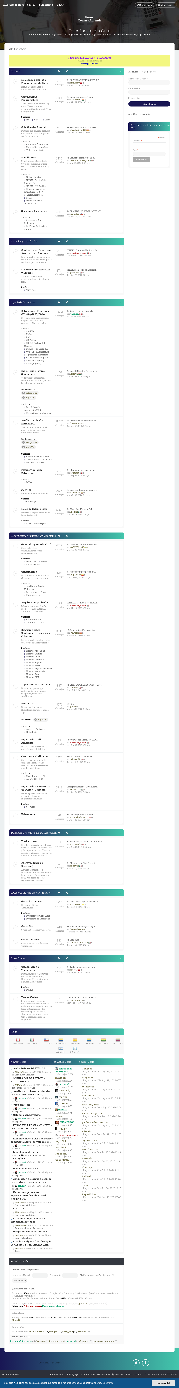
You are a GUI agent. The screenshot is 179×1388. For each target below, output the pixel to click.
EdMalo (74, 687)
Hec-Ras (71, 703)
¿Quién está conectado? (23, 1288)
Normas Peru (32, 674)
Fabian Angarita (92, 1113)
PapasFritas (89, 1194)
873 (70, 1106)
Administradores (32, 1306)
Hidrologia (31, 732)
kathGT (74, 373)
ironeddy (75, 82)
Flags (14, 1031)
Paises (43, 561)
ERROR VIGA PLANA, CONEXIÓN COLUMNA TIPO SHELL (31, 1127)
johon (73, 706)
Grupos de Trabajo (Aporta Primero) (30, 892)
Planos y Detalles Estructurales (32, 471)
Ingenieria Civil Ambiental (31, 741)
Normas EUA (32, 677)
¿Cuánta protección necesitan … (82, 630)
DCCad (29, 482)
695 (70, 1125)
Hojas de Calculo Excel (34, 508)
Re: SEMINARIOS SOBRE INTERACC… (85, 211)
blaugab (53, 1331)
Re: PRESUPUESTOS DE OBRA (81, 572)
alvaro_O (87, 1167)
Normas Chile (33, 656)
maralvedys (76, 1000)
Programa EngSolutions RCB (30, 1231)
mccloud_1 (65, 1090)
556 (70, 1162)
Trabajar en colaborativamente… (82, 786)
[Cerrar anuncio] (168, 57)
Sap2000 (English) (35, 360)
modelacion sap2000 (25, 1168)
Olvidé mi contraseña (90, 1275)
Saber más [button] (108, 1383)
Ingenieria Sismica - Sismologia (33, 372)
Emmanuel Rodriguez (63, 1070)
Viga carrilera (21, 1104)
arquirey (74, 472)
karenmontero (56, 1341)
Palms (29, 989)
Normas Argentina (35, 650)
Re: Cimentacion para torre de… (82, 420)
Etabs (29, 334)
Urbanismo (28, 814)
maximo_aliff (90, 1104)
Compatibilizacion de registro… (82, 371)
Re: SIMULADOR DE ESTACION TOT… (84, 684)
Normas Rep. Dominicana (39, 668)
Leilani (86, 1176)
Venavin (87, 1158)
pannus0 (74, 314)
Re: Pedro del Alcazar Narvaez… (82, 127)
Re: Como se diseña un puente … (82, 490)
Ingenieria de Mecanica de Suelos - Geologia (35, 788)
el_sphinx (84, 1341)
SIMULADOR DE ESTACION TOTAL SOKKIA (28, 1080)
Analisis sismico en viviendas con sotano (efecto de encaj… (30, 1093)
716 (70, 1118)
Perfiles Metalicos (35, 462)
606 (70, 1150)
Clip (44, 776)
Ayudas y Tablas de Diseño (39, 459)
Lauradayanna (78, 929)
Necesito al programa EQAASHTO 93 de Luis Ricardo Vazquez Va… (29, 1195)
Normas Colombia (35, 659)
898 (70, 1099)
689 (70, 1131)
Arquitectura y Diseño (34, 602)
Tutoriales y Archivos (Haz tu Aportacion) (34, 832)
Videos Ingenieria (35, 150)
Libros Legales (33, 564)
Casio (37, 119)
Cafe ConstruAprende (34, 127)
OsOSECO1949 (77, 547)
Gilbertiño (75, 789)
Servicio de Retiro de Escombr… (82, 269)
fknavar (74, 865)
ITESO (29, 197)
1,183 (70, 1087)
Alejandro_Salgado (80, 160)
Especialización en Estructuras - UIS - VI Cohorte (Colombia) (34, 192)
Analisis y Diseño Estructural (32, 422)
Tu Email (137, 140)
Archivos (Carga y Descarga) (32, 864)
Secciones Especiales (34, 211)
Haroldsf (60, 1147)
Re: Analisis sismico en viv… (80, 311)
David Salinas (90, 1149)
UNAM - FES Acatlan (36, 186)
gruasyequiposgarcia (104, 1341)
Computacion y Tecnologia (30, 968)
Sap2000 (30, 331)
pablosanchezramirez (95, 1122)
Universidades (33, 177)
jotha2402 (84, 1303)
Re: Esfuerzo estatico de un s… (81, 157)
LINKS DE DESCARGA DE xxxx (81, 997)
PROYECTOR (67, 1122)
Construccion (29, 571)
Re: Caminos (73, 939)
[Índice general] (89, 19)
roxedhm (61, 1153)
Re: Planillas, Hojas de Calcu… (81, 509)
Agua (28, 729)
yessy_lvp (67, 1331)
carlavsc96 (76, 844)
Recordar (107, 1275)
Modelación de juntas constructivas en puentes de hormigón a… (28, 1155)
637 (70, 1144)
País (135, 150)
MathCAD (31, 561)
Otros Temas (18, 958)
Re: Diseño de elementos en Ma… (82, 544)
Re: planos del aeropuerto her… (81, 470)
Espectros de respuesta (37, 523)
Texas (47, 119)
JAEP (85, 1185)
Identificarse (18, 1269)
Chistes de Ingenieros (37, 144)
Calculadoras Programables (29, 98)
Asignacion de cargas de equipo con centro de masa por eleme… (31, 1180)
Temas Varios (29, 997)
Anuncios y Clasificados (24, 241)
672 (70, 1138)
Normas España (34, 662)
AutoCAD (30, 622)
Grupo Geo (27, 926)
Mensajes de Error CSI (37, 349)
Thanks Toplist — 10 (20, 1336)
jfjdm (63, 1077)
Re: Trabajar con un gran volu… (81, 967)
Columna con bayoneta (27, 1114)
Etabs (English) (33, 363)
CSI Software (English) (37, 357)
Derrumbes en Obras (36, 592)
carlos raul (75, 99)
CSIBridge (31, 340)
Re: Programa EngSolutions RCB (82, 901)
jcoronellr (65, 1103)
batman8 (40, 1341)
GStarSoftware (33, 619)
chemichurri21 (36, 1331)
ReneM (62, 1109)
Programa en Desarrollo (38, 918)
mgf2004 (29, 397)
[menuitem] (31, 4)
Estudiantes (28, 157)
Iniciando (16, 71)
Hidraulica (27, 703)
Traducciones (29, 841)
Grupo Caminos (30, 939)
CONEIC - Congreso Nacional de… (82, 250)
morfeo (63, 1096)
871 (70, 1112)
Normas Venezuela (35, 671)
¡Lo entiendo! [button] (163, 1383)
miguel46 (88, 1077)
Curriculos (31, 290)
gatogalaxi (31, 393)
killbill (74, 511)
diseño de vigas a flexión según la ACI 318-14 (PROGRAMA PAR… (31, 1243)
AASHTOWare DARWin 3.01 (80, 756)
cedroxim (75, 492)
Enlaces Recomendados (38, 147)
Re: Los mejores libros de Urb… (81, 814)
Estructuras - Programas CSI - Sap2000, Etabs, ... (35, 312)
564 (70, 1156)
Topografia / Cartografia (35, 684)
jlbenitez (74, 272)
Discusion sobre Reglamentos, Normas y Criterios (35, 633)
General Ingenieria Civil (36, 544)
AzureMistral (90, 1095)
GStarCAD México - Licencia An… (82, 602)
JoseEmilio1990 (78, 130)
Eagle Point (32, 776)
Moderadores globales (53, 1306)
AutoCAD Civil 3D (34, 779)
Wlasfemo (88, 1086)
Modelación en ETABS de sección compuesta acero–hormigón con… (32, 1140)
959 (70, 1093)
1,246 (71, 1080)
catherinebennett (79, 817)
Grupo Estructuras (32, 901)
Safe (28, 337)
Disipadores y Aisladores (38, 413)
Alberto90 (75, 759)
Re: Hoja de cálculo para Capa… (81, 926)
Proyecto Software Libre (38, 915)
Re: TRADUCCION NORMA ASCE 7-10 (84, 841)
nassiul (59, 1116)
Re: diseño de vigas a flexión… (81, 97)
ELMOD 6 (18, 1208)
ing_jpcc (63, 1128)
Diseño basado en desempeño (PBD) (33, 408)
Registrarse (33, 1269)
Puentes (26, 489)
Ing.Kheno (75, 574)
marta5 (74, 969)
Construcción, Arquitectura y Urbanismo (33, 535)
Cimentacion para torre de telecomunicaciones (28, 1220)
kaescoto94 (76, 423)
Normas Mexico (34, 665)
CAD (41, 622)
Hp (27, 119)
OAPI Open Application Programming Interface (36, 353)
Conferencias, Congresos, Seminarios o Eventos (36, 251)
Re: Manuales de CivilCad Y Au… (82, 863)
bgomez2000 (89, 1140)
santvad (82, 1331)
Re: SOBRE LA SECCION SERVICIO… (83, 80)
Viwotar (74, 632)
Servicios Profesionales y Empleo (35, 271)
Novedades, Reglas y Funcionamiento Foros (35, 81)
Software (40, 729)
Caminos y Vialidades (34, 756)
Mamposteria (33, 595)
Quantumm (62, 1159)
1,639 (70, 1074)
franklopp (75, 214)
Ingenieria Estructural (23, 302)
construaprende (78, 253)
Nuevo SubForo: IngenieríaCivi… (82, 739)
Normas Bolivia (34, 653)
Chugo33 (87, 1068)
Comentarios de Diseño (37, 456)
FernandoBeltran (79, 942)
